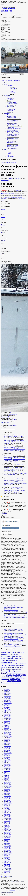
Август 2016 (7, 854)
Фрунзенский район (12, 120)
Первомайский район (12, 145)
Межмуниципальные (12, 103)
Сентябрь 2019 (8, 803)
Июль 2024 (7, 722)
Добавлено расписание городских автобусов (15, 617)
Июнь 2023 (7, 740)
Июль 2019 (7, 805)
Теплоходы (13, 92)
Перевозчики (10, 155)
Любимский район (12, 142)
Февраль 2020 (7, 796)
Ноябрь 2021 (7, 766)
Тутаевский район (11, 124)
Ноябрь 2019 (7, 800)
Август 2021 (7, 771)
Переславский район (12, 139)
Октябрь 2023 (7, 735)
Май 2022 (6, 758)
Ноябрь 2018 (7, 816)
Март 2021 (6, 778)
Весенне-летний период (10, 658)
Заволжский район (12, 121)
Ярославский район (12, 123)
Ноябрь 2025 (7, 700)
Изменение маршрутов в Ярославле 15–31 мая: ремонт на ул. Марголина (15, 645)
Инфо (5, 149)
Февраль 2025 (7, 712)
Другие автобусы (11, 105)
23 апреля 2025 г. (12, 419)
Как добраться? (11, 156)
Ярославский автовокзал (10, 683)
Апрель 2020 (7, 793)
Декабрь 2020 (7, 782)
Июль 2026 (7, 689)
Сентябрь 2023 (8, 736)
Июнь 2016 (7, 857)
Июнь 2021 (7, 773)
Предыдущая (5, 162)
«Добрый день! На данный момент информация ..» (14, 451)
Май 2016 (6, 858)
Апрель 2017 (7, 843)
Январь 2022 (7, 764)
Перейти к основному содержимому (10, 80)
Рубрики (3, 623)
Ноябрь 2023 (7, 733)
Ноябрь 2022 (7, 750)
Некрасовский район (12, 131)
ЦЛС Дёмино (23, 678)
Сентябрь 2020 (8, 786)
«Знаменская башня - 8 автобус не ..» (15, 474)
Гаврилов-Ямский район (13, 132)
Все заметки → (5, 513)
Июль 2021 (7, 772)
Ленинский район (11, 116)
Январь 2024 (7, 730)
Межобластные (11, 109)
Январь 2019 (7, 814)
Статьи (9, 153)
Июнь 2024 (7, 723)
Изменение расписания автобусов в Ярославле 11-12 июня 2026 (13, 638)
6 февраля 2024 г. (12, 414)
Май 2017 (6, 841)
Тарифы (9, 152)
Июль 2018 (7, 822)
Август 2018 (7, 821)
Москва (3, 209)
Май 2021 (6, 775)
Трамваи (12, 91)
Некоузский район (12, 146)
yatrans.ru (12, 890)
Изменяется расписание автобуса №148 (14, 615)
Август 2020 (7, 787)
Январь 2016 (7, 864)
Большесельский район (13, 134)
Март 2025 (6, 711)
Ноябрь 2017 (7, 833)
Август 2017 (7, 837)
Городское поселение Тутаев (14, 126)
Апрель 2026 (7, 693)
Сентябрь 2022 (8, 753)
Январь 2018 (7, 830)
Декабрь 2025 (7, 698)
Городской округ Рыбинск (14, 128)
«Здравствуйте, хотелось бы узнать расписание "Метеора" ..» (13, 461)
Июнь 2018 (7, 823)
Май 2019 (6, 808)
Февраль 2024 (7, 729)
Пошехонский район (12, 138)
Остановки (7, 113)
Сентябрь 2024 (8, 719)
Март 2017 (6, 844)
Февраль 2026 (7, 696)
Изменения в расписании (9, 661)
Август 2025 (7, 704)
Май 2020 (6, 791)
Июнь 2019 (7, 807)
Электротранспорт (14, 681)
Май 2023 (6, 741)
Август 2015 (7, 871)
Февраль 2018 (7, 829)
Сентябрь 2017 (8, 836)
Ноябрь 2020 (7, 783)
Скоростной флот (6, 671)
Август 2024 (7, 721)
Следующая (13, 162)
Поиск (2, 74)
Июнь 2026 (7, 690)
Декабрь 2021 (7, 765)
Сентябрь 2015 (8, 869)
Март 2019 (6, 811)
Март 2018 (6, 828)
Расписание (7, 95)
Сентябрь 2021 (8, 769)
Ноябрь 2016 (7, 850)
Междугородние (11, 108)
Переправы (15, 667)
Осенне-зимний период (17, 665)
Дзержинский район (12, 114)
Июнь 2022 (7, 757)
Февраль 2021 (7, 779)
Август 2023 (7, 737)
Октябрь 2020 (7, 784)
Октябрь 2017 (7, 834)
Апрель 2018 (7, 826)
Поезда (12, 94)
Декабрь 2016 (7, 848)
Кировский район (11, 117)
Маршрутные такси (12, 102)
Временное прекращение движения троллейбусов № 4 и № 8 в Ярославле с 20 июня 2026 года (15, 635)
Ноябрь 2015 (7, 866)
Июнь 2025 (7, 707)
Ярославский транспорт (8, 9)
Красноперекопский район (14, 119)
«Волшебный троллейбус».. (11, 610)
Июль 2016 (7, 855)
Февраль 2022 (7, 762)
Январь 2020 (7, 797)
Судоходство (17, 671)
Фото (5, 84)
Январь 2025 (7, 714)
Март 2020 (6, 794)
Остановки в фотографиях (6, 667)
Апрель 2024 (7, 726)
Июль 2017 (7, 839)
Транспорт (9, 85)
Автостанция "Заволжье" (10, 654)
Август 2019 (7, 804)
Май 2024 (6, 725)
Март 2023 (6, 744)
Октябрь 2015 (7, 868)
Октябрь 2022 (7, 751)
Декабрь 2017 (7, 832)
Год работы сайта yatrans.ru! (11, 605)
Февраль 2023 (7, 746)
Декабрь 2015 (7, 865)
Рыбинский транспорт (7, 876)
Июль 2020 (7, 789)
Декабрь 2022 (7, 748)
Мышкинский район (12, 144)
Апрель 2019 (7, 809)
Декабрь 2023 (7, 732)
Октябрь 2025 (7, 701)
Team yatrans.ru (4, 180)
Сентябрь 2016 (8, 853)
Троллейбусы (13, 89)
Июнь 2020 (7, 790)
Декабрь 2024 (7, 715)
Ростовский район (12, 135)
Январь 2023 (7, 747)
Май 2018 (6, 825)
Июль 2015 (7, 872)
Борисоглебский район (13, 137)
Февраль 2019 (7, 812)
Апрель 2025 (7, 710)
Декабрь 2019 (7, 798)
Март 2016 (6, 861)
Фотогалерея (15, 679)
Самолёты (19, 669)
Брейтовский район (12, 148)
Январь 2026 (7, 697)
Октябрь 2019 (7, 801)
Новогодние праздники (18, 663)
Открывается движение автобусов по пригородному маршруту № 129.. (14, 440)
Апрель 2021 (7, 776)
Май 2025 (6, 708)
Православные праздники (9, 669)
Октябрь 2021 (7, 768)
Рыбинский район (11, 127)
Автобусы (12, 87)
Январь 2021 (7, 780)
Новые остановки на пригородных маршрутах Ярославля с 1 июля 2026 (13, 630)
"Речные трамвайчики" (8, 652)
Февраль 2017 (7, 846)
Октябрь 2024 (7, 718)
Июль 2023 (7, 739)
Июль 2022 (7, 755)
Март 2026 (6, 694)
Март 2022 (6, 761)
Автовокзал (10, 151)
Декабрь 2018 (7, 815)
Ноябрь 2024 (7, 716)
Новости (6, 83)
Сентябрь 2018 (8, 819)
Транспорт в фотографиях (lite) (11, 677)
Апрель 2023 (7, 743)
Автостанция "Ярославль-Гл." (12, 656)
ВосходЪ (3, 253)
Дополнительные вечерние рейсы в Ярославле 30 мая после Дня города (13, 641)
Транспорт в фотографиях (16, 675)
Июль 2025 (7, 705)
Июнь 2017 (7, 840)
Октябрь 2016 (7, 851)
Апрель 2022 (7, 760)
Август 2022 (7, 754)
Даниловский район (12, 130)
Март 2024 (6, 728)
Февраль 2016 (7, 862)
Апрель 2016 (7, 859)
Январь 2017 (7, 847)
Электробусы (13, 88)
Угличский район (11, 141)
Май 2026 (6, 691)
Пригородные (10, 106)
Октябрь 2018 (7, 818)
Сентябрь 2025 (8, 703)
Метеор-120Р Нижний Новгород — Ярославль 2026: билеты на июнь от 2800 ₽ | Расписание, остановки (14, 457)
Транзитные (10, 110)
